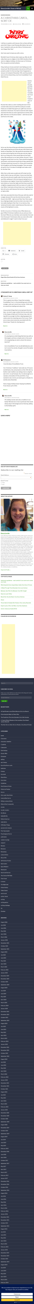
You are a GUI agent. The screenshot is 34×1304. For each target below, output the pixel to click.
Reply (6, 326)
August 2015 (4, 1229)
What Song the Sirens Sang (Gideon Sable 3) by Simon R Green (16, 585)
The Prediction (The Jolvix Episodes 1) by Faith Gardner (15, 717)
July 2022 (3, 1062)
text (3, 484)
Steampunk (4, 869)
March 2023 (4, 1038)
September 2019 (5, 1133)
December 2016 (5, 1181)
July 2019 (3, 1139)
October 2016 (4, 1187)
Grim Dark (3, 780)
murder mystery (5, 810)
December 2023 (5, 1011)
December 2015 (5, 1217)
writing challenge (5, 905)
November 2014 (5, 1255)
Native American (5, 819)
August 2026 (4, 922)
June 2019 (3, 1142)
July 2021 (3, 1095)
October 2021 (4, 1089)
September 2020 (5, 1121)
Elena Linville (17, 24)
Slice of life (3, 857)
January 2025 (4, 972)
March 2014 (4, 1279)
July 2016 (3, 1196)
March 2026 (4, 937)
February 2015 (4, 1246)
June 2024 (3, 993)
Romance (3, 848)
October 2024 (4, 981)
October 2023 (4, 1017)
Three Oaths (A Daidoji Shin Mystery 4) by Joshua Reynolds (16, 602)
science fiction (4, 854)
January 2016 (4, 1214)
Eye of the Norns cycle (6, 765)
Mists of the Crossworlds (7, 804)
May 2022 (3, 1068)
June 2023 (3, 1029)
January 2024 (4, 1008)
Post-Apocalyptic (5, 831)
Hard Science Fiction (6, 786)
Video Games (4, 890)
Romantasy (4, 851)
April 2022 (3, 1071)
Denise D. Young (7, 296)
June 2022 (3, 1065)
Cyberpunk (4, 747)
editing (2, 759)
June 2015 (3, 1235)
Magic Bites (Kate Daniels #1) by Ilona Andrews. (13, 276)
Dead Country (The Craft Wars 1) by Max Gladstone (14, 605)
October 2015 (4, 1223)
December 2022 (5, 1047)
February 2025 (4, 969)
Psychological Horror (6, 834)
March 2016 (4, 1208)
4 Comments (27, 24)
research (3, 842)
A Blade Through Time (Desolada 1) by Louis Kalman (14, 588)
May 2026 (3, 931)
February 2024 (4, 1005)
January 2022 (4, 1080)
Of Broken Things (5, 825)
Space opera (4, 863)
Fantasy (3, 771)
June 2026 (3, 928)
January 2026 (4, 940)
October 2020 (4, 1118)
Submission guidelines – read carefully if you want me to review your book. (16, 283)
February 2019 (4, 1148)
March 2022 (4, 1074)
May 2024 (3, 996)
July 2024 (3, 990)
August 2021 (4, 1092)
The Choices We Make (6, 875)
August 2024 (4, 987)
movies (2, 807)
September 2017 (5, 1163)
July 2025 (3, 955)
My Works (3, 813)
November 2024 (5, 978)
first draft (3, 774)
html (3, 482)
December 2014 (5, 1252)
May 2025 (3, 961)
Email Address (16, 475)
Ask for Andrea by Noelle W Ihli (9, 608)
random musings (5, 15)
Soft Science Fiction (6, 860)
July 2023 (3, 1026)
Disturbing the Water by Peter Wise (10, 714)
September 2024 (5, 984)
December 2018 (5, 1151)
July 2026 (3, 925)
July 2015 (3, 1232)
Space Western (4, 866)
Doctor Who (4, 753)
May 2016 (3, 1202)
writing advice (4, 902)
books (2, 735)
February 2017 (4, 1175)
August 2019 (4, 1136)
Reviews (3, 845)
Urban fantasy (4, 887)
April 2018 (3, 1157)
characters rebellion (6, 741)
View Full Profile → (6, 570)
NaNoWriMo (4, 816)
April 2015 (3, 1241)
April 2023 (3, 1035)
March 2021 (4, 1104)
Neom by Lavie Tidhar (6, 594)
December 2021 (5, 1083)
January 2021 (4, 1109)
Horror (3, 792)
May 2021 (3, 1098)
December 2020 (5, 1112)
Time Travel (4, 878)
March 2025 (4, 967)
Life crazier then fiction (7, 795)
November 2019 (5, 1127)
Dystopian (3, 756)
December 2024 (5, 975)
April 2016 (3, 1205)
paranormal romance (6, 828)
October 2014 (4, 1258)
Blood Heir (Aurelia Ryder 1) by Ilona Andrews (13, 597)
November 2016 (5, 1184)
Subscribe (4, 701)
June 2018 (3, 1154)
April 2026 (3, 934)
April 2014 (3, 1276)
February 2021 (4, 1107)
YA (1, 908)
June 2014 (3, 1270)
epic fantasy (4, 762)
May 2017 (3, 1166)
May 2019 (3, 1145)
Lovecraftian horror (6, 798)
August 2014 (4, 1264)
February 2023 (4, 1041)
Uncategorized (4, 884)
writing (3, 899)
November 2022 (5, 1050)
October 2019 (4, 1130)
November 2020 (5, 1115)
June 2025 (3, 958)
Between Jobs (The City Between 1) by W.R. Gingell (14, 591)
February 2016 (4, 1211)
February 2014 (4, 1282)
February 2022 (4, 1077)
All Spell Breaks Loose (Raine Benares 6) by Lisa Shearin (15, 711)
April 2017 (3, 1169)
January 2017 (4, 1178)
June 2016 (3, 1199)
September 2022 (5, 1056)
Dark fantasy (4, 750)
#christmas (5, 268)
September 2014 (5, 1261)
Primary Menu (32, 8)
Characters (4, 738)
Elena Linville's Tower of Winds (11, 8)
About (2, 599)
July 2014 (3, 1267)
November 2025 (5, 943)
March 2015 (4, 1244)
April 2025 (3, 964)
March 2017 (4, 1172)
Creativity (3, 744)
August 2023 (4, 1023)
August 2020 (4, 1124)
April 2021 (3, 1101)
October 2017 (4, 1160)
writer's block (4, 896)
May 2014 (3, 1273)
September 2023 (5, 1020)
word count (4, 893)
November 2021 (5, 1086)
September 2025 (5, 949)
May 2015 (3, 1238)
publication (4, 837)
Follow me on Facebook (8, 616)
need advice (4, 822)
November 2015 (5, 1220)
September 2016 (5, 1190)
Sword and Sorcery (5, 872)
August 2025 (4, 952)
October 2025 (4, 946)
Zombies (3, 911)
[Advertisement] (14, 91)
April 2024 (3, 999)
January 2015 (4, 1249)
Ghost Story (4, 777)
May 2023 (3, 1032)
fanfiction (3, 768)
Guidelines (3, 783)
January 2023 (4, 1044)
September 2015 (5, 1226)
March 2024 (4, 1002)
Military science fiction (7, 801)
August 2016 (4, 1193)
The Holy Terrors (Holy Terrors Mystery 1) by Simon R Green (16, 724)
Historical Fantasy (5, 789)
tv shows (3, 881)
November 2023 (5, 1014)
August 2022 (4, 1059)
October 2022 (4, 1053)
